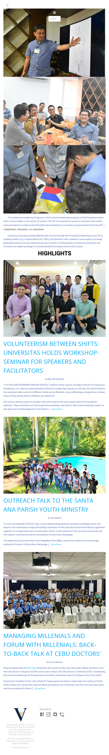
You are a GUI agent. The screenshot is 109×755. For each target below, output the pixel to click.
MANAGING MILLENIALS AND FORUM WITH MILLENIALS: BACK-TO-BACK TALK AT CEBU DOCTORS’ (51, 645)
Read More (58, 409)
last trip (31, 667)
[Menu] (54, 12)
